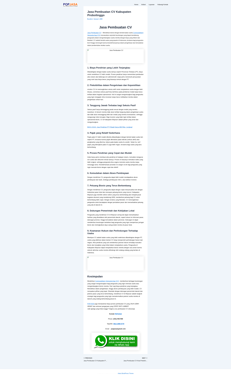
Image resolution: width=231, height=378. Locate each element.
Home (136, 4)
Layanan (151, 4)
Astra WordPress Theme (126, 373)
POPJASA (90, 304)
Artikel (143, 4)
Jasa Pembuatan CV (94, 33)
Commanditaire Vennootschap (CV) (107, 281)
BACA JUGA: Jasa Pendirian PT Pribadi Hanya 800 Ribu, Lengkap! (109, 127)
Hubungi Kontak (162, 4)
